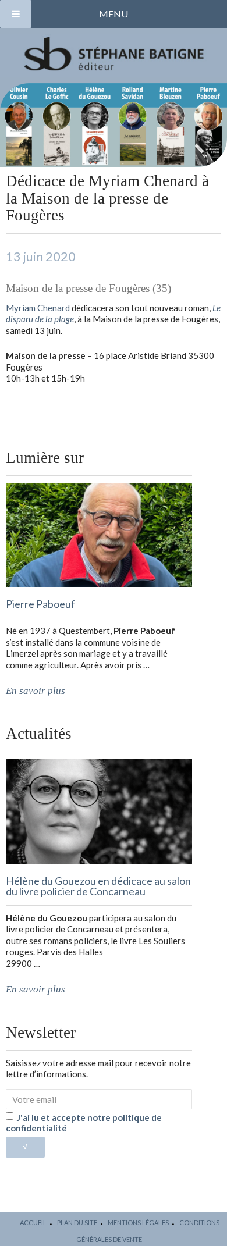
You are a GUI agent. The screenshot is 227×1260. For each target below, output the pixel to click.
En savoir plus (35, 690)
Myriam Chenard (38, 307)
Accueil (33, 1222)
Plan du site (77, 1222)
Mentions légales (138, 1222)
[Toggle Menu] (15, 14)
